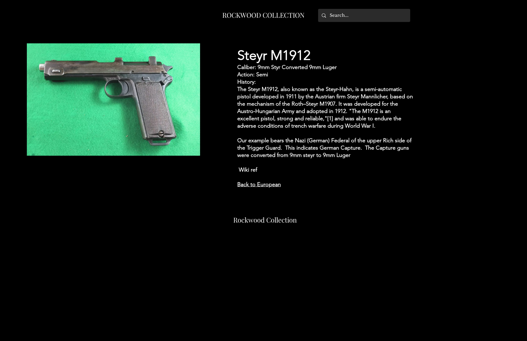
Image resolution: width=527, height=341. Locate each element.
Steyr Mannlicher (367, 96)
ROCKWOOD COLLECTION (263, 15)
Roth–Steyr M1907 (313, 103)
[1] (330, 118)
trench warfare (308, 125)
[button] (113, 99)
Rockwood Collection (265, 219)
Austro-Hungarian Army (265, 111)
